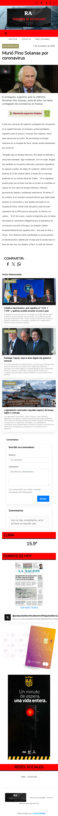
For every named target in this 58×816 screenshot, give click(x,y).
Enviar (43, 498)
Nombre (12, 455)
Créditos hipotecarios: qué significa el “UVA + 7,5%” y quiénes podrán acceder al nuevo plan (26, 309)
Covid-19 (26, 39)
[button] (36, 2)
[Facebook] (46, 2)
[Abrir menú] (5, 33)
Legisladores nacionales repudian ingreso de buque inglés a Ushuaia (29, 411)
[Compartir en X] (13, 264)
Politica (13, 39)
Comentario (13, 467)
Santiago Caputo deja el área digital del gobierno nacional (27, 359)
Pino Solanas (42, 39)
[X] (41, 2)
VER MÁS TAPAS (29, 607)
